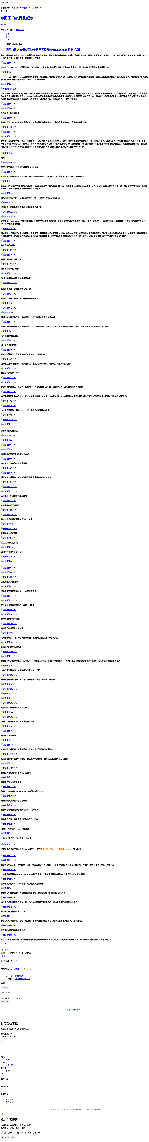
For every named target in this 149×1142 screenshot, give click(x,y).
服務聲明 (97, 1109)
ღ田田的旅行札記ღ (17, 18)
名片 (7, 40)
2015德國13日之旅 (22, 979)
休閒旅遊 (20, 30)
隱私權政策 (87, 1109)
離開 (13, 1137)
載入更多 (5, 987)
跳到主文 (4, 25)
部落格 (8, 37)
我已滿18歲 (6, 1137)
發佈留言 (5, 1001)
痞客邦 (14, 969)
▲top (3, 983)
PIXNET (57, 1109)
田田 (3, 956)
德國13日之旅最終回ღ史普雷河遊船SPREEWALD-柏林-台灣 (43, 49)
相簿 (7, 34)
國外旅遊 (19, 976)
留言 (19, 969)
